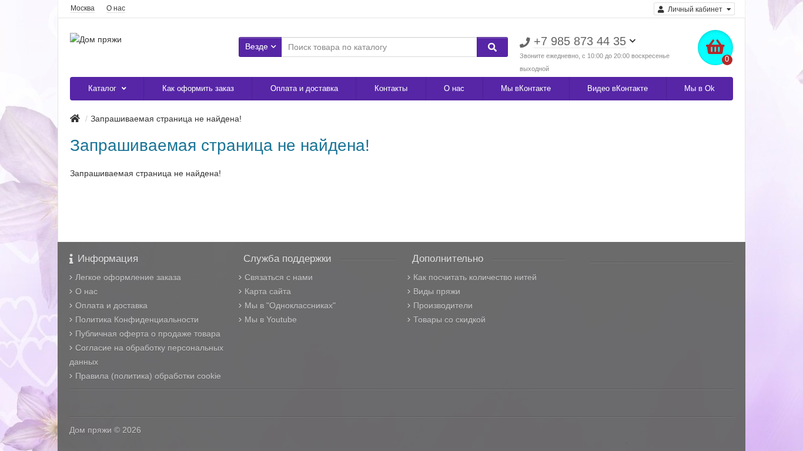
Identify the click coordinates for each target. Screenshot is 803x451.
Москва (83, 8)
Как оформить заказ (198, 88)
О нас (115, 8)
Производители (443, 305)
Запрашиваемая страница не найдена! (166, 118)
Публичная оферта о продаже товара (147, 333)
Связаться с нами (279, 277)
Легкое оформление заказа (128, 277)
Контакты (390, 88)
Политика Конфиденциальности (137, 319)
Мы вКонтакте (526, 88)
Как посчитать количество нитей (475, 277)
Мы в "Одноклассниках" (290, 305)
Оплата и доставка (304, 88)
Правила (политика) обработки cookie (148, 376)
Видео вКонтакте (617, 88)
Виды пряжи (436, 291)
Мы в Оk (699, 88)
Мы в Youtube (271, 319)
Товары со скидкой (449, 319)
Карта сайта (268, 291)
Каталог (103, 88)
